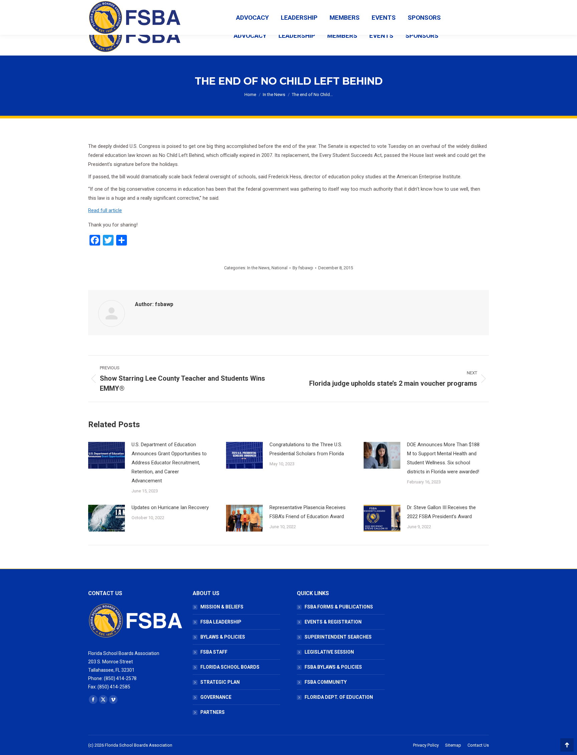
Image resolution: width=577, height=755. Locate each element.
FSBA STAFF (213, 652)
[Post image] (106, 455)
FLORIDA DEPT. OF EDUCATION (339, 697)
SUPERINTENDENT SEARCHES (338, 637)
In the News (258, 267)
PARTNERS (212, 712)
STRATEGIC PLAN (220, 682)
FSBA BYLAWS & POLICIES (333, 667)
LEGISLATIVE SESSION (329, 652)
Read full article (105, 210)
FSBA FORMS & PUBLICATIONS (339, 606)
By (303, 267)
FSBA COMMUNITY (326, 682)
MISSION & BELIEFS (221, 606)
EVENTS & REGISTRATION (333, 622)
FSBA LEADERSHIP (220, 622)
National (279, 267)
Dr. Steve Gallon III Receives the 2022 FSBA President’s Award (441, 512)
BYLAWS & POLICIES (222, 637)
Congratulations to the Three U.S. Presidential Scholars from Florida (306, 449)
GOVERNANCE (215, 697)
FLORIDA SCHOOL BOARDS (229, 667)
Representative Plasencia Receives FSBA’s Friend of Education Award (307, 512)
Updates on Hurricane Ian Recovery (170, 507)
